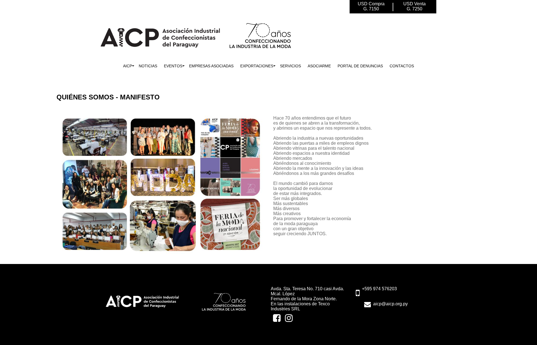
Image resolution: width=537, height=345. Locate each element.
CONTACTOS (402, 66)
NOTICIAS (148, 66)
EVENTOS (173, 66)
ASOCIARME (319, 66)
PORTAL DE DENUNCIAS (360, 66)
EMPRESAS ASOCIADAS (211, 66)
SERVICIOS (290, 66)
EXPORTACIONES (256, 66)
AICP (127, 66)
